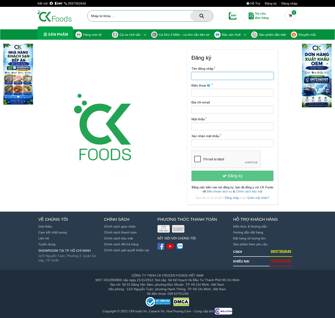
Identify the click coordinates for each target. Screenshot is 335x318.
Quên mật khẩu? (258, 198)
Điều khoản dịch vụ (219, 191)
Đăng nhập (289, 3)
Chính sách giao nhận (120, 226)
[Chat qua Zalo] (59, 3)
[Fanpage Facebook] (52, 3)
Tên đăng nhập (202, 68)
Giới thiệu (45, 226)
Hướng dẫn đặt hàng (248, 232)
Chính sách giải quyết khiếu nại (126, 250)
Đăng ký (271, 3)
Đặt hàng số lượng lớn (249, 238)
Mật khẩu (198, 119)
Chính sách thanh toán (120, 232)
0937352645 (76, 3)
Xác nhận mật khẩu (205, 136)
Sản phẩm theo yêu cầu (250, 244)
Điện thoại (198, 85)
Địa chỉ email (200, 102)
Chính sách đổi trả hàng (121, 244)
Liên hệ (43, 238)
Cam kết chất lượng (52, 232)
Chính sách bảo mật (249, 191)
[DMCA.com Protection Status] (181, 302)
